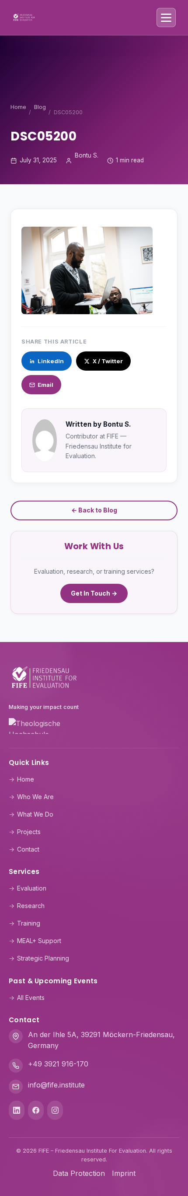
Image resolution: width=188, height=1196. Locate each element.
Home (18, 107)
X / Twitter (108, 361)
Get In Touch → (94, 593)
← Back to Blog (94, 510)
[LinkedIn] (16, 1110)
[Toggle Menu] (166, 17)
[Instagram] (55, 1110)
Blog (40, 107)
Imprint (124, 1173)
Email (45, 384)
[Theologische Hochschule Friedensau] (94, 727)
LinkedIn (51, 361)
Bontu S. (86, 155)
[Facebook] (36, 1110)
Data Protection (79, 1173)
